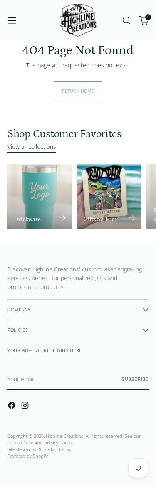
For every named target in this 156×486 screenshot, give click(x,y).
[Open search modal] (126, 20)
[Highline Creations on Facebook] (12, 406)
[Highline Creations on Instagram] (26, 406)
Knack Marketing (54, 449)
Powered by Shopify (27, 456)
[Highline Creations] (78, 20)
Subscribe (135, 379)
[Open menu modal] (11, 20)
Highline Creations (64, 436)
